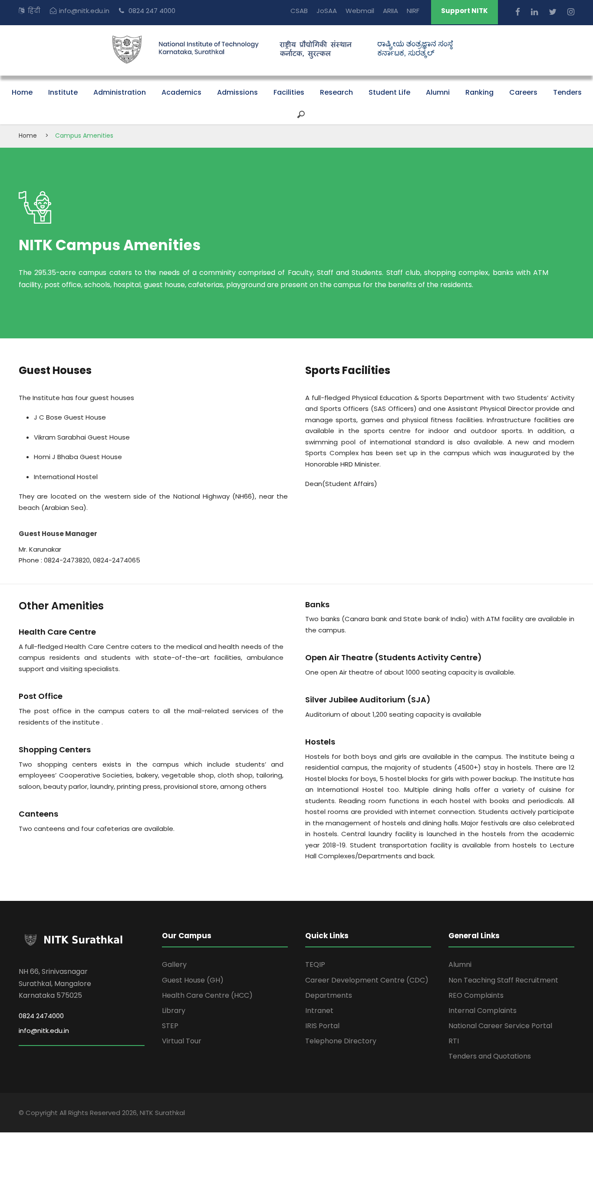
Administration (119, 92)
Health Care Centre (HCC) (207, 995)
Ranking (479, 92)
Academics (181, 92)
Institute (63, 92)
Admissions (237, 92)
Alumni (438, 92)
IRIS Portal (322, 1026)
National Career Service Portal (500, 1026)
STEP (170, 1026)
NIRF (413, 10)
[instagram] (570, 12)
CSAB (299, 10)
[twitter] (554, 12)
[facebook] (518, 12)
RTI (453, 1041)
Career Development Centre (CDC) (366, 980)
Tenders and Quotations (489, 1056)
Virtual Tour (181, 1041)
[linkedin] (535, 12)
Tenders (567, 92)
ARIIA (390, 10)
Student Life (389, 92)
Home (22, 92)
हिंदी (34, 10)
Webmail (360, 10)
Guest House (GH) (193, 980)
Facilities (288, 92)
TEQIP (315, 965)
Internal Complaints (482, 1011)
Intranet (319, 1011)
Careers (523, 92)
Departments (328, 995)
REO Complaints (476, 995)
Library (173, 1011)
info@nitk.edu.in (84, 10)
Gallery (174, 965)
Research (336, 92)
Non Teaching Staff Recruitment (503, 980)
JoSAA (326, 10)
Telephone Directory (340, 1041)
